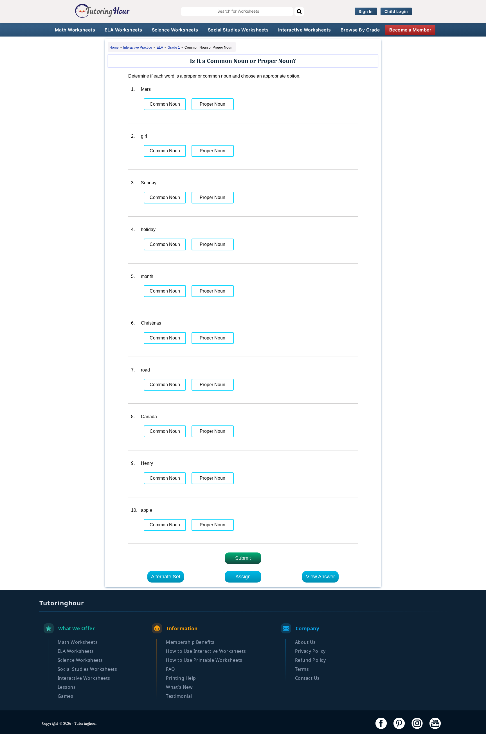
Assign (243, 576)
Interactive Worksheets (304, 30)
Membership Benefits (190, 642)
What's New (179, 687)
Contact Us (307, 678)
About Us (305, 642)
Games (65, 696)
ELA (160, 47)
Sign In (366, 11)
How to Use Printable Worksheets (204, 660)
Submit (243, 558)
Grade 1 (174, 47)
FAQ (170, 669)
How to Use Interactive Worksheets (206, 651)
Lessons (67, 687)
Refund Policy (310, 660)
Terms (302, 669)
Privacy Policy (310, 651)
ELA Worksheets (123, 30)
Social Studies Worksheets (238, 30)
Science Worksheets (175, 30)
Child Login (396, 11)
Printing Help (181, 678)
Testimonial (179, 696)
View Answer (320, 576)
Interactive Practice (137, 47)
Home (114, 47)
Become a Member (410, 30)
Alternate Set (165, 576)
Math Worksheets (75, 30)
